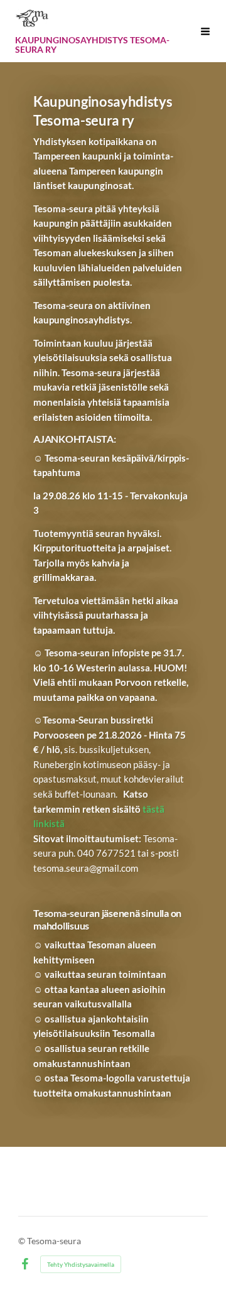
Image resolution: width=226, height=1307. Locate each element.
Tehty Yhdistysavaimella (80, 1264)
